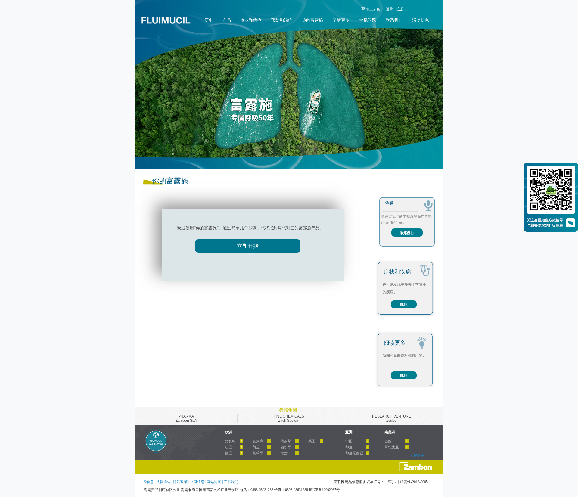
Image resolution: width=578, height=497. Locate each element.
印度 (349, 447)
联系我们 (407, 233)
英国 (311, 441)
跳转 (403, 304)
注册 (400, 9)
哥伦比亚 (391, 447)
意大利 (258, 441)
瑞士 (284, 453)
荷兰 (256, 447)
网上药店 (373, 9)
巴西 (388, 441)
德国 (228, 453)
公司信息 (197, 482)
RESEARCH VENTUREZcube (391, 418)
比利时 (230, 441)
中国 (349, 441)
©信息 (149, 482)
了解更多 (417, 455)
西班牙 (286, 447)
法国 (228, 447)
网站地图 (214, 482)
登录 (389, 9)
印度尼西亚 (354, 453)
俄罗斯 (286, 441)
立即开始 (248, 246)
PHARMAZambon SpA (186, 418)
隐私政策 (180, 482)
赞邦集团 (288, 410)
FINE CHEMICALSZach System (289, 418)
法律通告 (164, 482)
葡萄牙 (258, 453)
